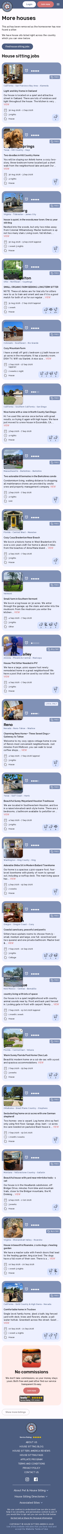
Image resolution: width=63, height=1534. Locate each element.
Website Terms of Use (37, 1529)
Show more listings (16, 1412)
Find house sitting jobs (17, 46)
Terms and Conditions (31, 1463)
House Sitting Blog (31, 1446)
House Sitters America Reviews (31, 1451)
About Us (31, 1442)
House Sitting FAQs (31, 1455)
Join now (45, 4)
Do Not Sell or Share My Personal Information (31, 1518)
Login (29, 4)
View (6, 104)
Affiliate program (31, 1459)
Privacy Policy (31, 1468)
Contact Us (31, 1472)
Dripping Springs (19, 147)
